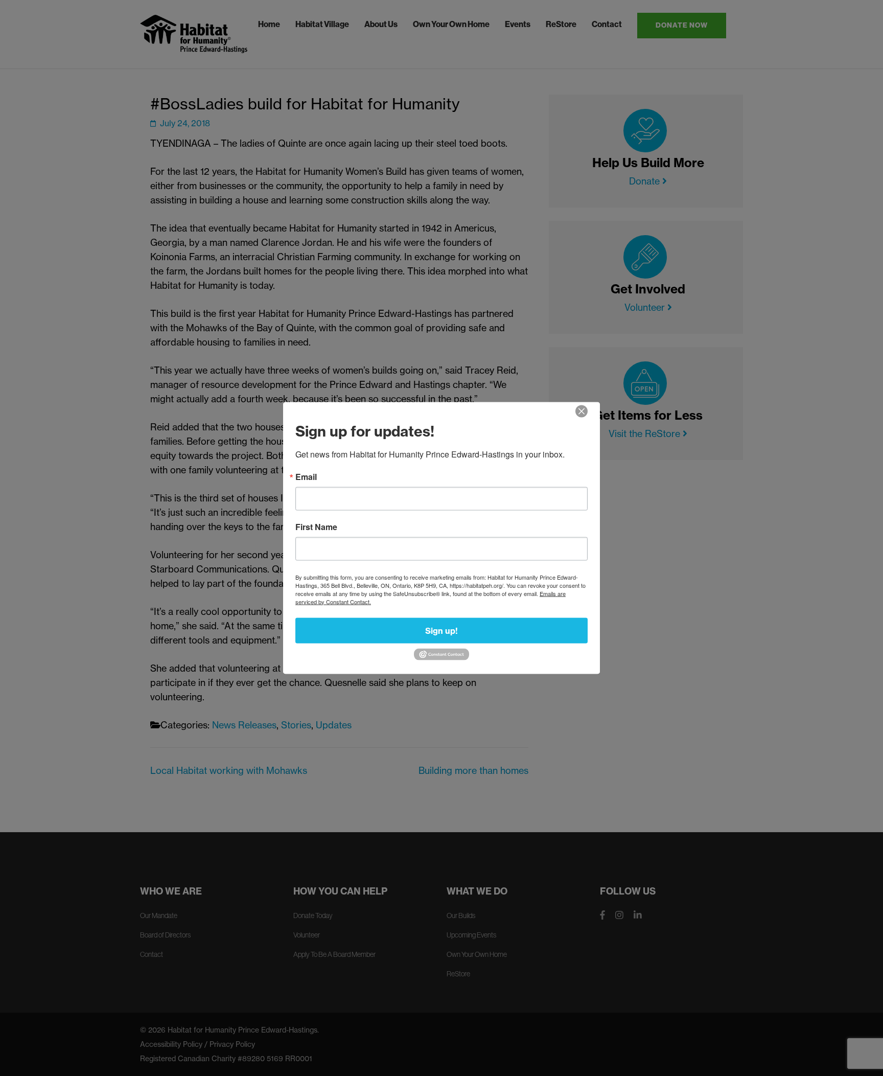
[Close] (581, 411)
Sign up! (441, 630)
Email (306, 476)
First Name (316, 526)
